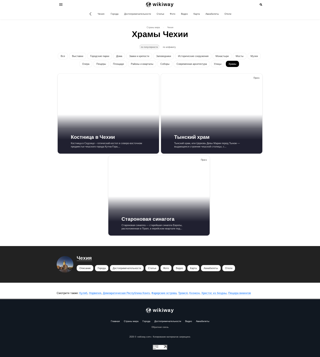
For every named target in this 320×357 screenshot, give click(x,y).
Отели (227, 13)
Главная (115, 321)
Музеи (254, 56)
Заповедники (163, 56)
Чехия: (101, 13)
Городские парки (99, 56)
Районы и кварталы (142, 63)
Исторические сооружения (193, 56)
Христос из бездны (213, 293)
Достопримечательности (137, 13)
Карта (197, 13)
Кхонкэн (194, 293)
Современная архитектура (191, 63)
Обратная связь (160, 327)
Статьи (160, 13)
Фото (172, 13)
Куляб (83, 293)
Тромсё (183, 293)
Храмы (232, 63)
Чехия (84, 258)
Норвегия (95, 293)
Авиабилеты (212, 13)
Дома (119, 56)
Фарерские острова (163, 293)
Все (63, 56)
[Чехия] (90, 14)
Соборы (165, 63)
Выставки (77, 56)
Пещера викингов (239, 293)
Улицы (218, 63)
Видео (184, 13)
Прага (256, 78)
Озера (85, 63)
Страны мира (131, 321)
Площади (118, 63)
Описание (85, 268)
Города (114, 13)
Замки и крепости (139, 56)
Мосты (240, 56)
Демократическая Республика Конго (126, 293)
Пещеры (101, 63)
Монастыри (222, 56)
